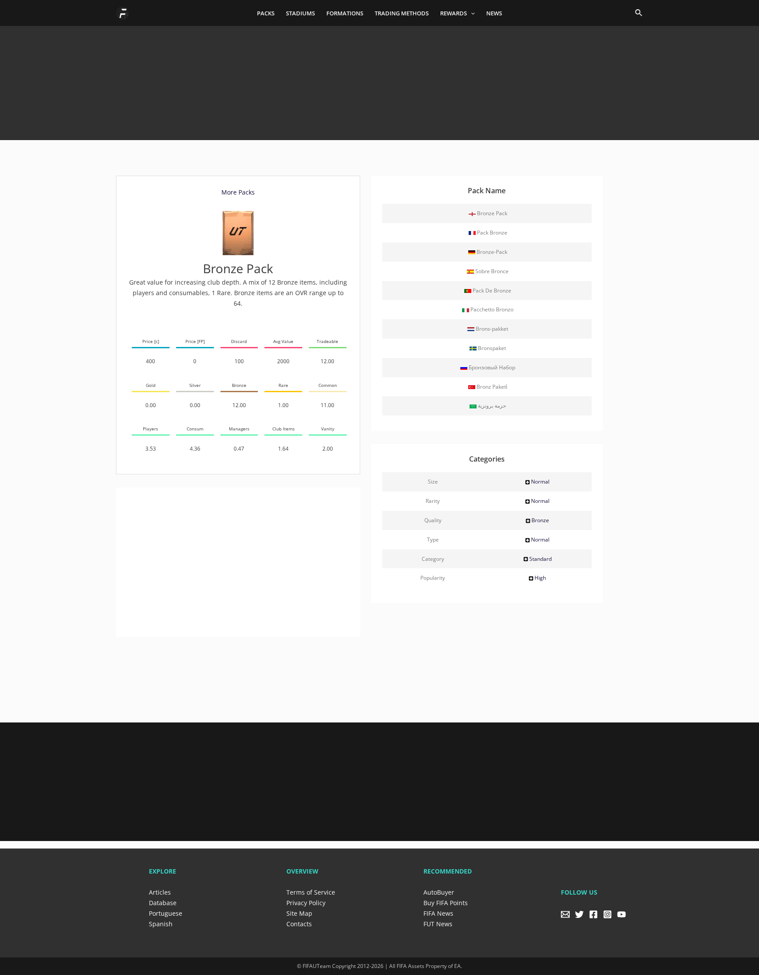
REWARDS (453, 13)
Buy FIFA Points (445, 903)
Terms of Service (310, 892)
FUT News (437, 924)
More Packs (238, 192)
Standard (540, 559)
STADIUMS (300, 13)
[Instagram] (607, 914)
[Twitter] (579, 914)
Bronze (540, 520)
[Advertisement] (379, 80)
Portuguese (165, 913)
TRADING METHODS (402, 13)
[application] (471, 13)
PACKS (266, 13)
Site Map (299, 913)
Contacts (299, 924)
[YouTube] (621, 914)
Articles (160, 892)
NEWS (494, 13)
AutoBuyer (438, 892)
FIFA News (438, 913)
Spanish (161, 924)
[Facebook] (593, 914)
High (540, 577)
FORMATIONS (344, 13)
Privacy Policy (305, 903)
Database (163, 903)
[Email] (565, 914)
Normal (540, 481)
